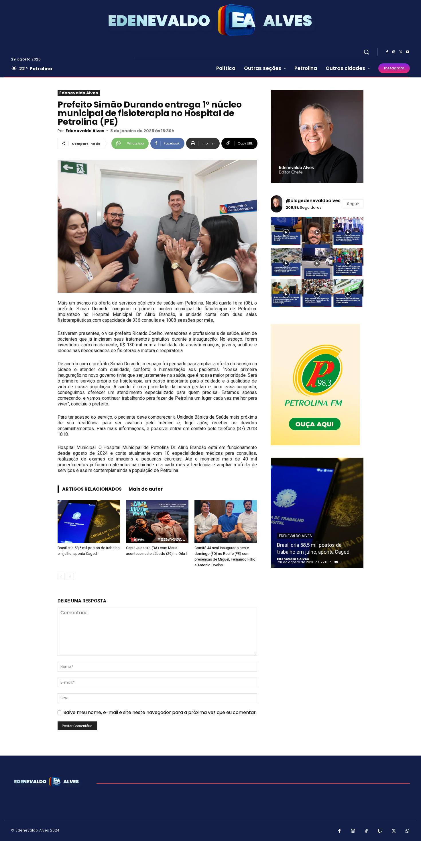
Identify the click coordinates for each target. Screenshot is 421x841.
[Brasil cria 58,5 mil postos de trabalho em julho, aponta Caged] (89, 521)
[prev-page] (61, 576)
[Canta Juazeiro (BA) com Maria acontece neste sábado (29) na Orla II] (157, 521)
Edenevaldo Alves (78, 93)
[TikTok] (366, 831)
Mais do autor (146, 489)
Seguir (353, 203)
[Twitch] (380, 831)
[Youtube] (407, 52)
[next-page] (70, 576)
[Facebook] (386, 52)
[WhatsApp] (407, 831)
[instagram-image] (286, 232)
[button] (366, 52)
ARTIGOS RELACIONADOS (92, 489)
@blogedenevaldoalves (313, 201)
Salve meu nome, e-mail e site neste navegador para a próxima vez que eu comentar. (160, 712)
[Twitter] (400, 52)
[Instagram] (393, 52)
